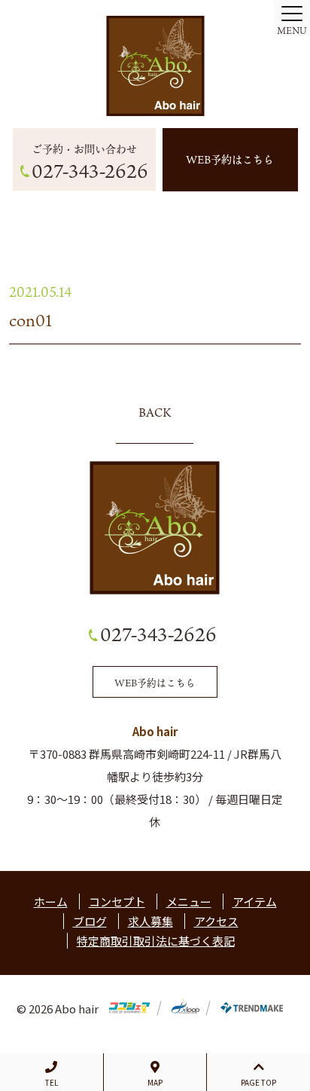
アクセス (216, 921)
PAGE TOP (258, 1082)
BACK (154, 412)
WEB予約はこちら (230, 159)
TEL (51, 1082)
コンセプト (117, 901)
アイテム (254, 901)
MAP (155, 1082)
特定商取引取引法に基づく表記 (156, 941)
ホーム (51, 901)
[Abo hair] (155, 66)
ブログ (90, 921)
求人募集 (150, 921)
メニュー (188, 901)
